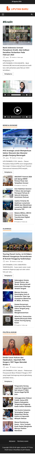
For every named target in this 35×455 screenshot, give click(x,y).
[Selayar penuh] (30, 95)
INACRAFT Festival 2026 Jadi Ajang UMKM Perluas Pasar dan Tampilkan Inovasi (8, 181)
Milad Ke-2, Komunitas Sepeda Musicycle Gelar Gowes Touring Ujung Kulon (8, 320)
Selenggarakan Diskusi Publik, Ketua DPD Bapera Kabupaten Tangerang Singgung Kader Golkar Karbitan (8, 402)
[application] (17, 88)
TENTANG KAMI (22, 441)
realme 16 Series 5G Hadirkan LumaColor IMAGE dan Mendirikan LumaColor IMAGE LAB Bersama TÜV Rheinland (8, 205)
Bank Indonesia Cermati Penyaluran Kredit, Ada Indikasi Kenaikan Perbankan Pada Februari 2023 (17, 35)
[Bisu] (27, 95)
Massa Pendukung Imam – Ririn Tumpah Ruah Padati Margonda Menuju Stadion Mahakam (8, 426)
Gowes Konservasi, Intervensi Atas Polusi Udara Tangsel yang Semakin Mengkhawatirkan (8, 308)
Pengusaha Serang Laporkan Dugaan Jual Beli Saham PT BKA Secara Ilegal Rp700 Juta (8, 390)
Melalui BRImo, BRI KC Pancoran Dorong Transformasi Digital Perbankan (8, 217)
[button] (3, 14)
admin (7, 57)
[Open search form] (31, 14)
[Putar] (5, 95)
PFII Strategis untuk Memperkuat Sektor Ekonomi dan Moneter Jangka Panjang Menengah (17, 152)
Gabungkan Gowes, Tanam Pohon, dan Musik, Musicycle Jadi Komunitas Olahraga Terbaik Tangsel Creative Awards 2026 (8, 284)
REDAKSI (12, 441)
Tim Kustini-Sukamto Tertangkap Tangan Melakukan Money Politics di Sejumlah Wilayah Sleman (8, 414)
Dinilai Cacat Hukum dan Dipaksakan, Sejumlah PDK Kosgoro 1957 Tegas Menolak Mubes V (15, 361)
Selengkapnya (9, 74)
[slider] (16, 94)
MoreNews (17, 450)
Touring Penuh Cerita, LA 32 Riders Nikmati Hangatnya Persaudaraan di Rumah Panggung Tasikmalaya (17, 256)
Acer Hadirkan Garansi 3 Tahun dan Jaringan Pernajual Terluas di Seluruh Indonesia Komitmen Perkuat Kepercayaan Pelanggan (8, 193)
